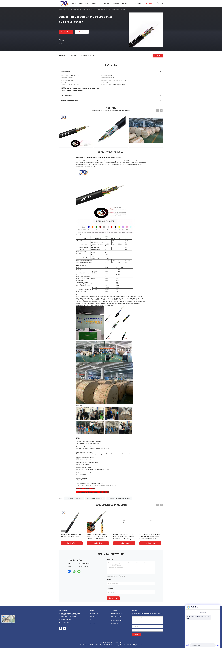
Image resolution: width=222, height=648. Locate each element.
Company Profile (94, 613)
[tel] (83, 571)
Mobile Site (109, 642)
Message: (110, 559)
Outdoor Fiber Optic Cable (78, 9)
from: (109, 579)
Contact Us (92, 623)
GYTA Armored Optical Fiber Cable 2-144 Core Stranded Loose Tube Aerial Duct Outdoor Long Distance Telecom (149, 539)
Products (66, 9)
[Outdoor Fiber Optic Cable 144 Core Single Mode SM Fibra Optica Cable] (146, 29)
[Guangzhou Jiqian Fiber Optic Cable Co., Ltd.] (64, 3)
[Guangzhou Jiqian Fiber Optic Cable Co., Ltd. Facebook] (60, 628)
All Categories (114, 623)
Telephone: (110, 588)
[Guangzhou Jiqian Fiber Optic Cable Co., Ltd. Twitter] (64, 628)
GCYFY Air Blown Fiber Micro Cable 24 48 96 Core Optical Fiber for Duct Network (97, 537)
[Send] (217, 645)
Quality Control (93, 619)
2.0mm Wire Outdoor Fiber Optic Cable (119, 498)
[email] (69, 571)
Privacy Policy (119, 642)
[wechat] (78, 571)
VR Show (116, 3)
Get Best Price (66, 32)
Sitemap (102, 642)
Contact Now (113, 598)
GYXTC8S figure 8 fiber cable (95, 498)
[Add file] (187, 645)
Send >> (136, 634)
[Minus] (218, 607)
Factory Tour (93, 616)
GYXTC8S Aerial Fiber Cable (74, 498)
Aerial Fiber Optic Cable (116, 620)
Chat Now (82, 32)
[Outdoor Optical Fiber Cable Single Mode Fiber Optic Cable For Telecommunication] (146, 130)
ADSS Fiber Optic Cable (116, 613)
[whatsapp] (74, 571)
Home (60, 9)
